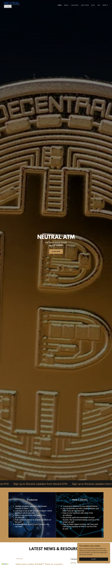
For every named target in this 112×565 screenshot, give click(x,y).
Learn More (56, 251)
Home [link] (59, 5)
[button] (105, 5)
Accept (93, 559)
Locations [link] (74, 5)
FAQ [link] (98, 5)
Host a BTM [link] (85, 5)
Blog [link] (93, 5)
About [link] (66, 5)
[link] (12, 5)
